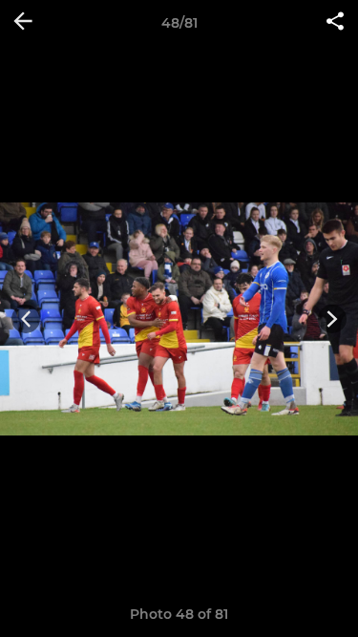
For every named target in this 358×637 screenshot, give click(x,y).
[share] (335, 23)
